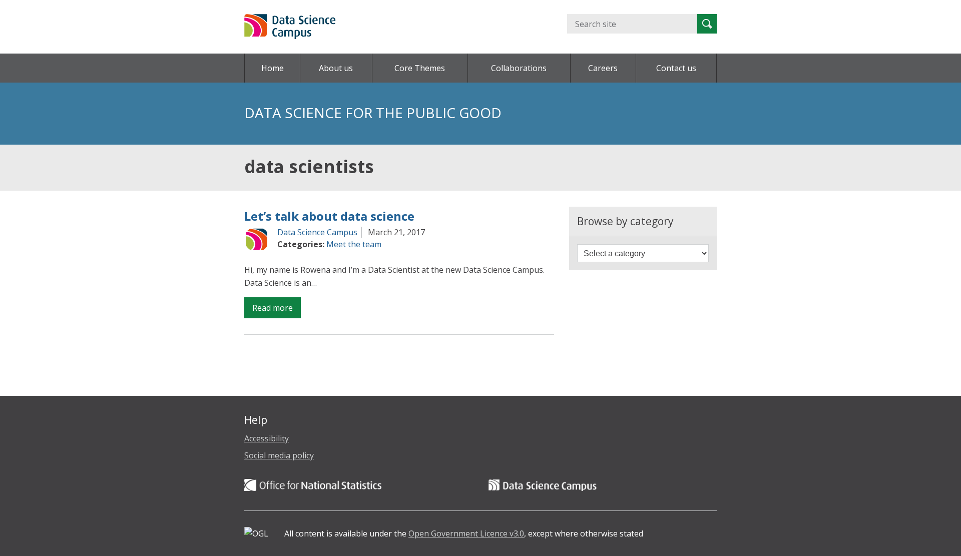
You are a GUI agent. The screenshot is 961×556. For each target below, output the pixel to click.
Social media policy (279, 455)
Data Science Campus (317, 232)
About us (336, 68)
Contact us (676, 68)
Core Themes (419, 68)
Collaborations (519, 68)
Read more (276, 310)
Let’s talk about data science (329, 216)
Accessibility (266, 438)
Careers (603, 68)
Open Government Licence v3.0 (466, 533)
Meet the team (353, 244)
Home (272, 68)
